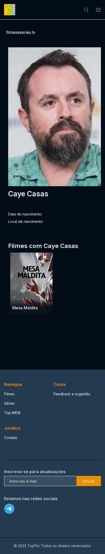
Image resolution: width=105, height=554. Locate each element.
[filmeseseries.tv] (10, 9)
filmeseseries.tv (20, 32)
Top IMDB (12, 413)
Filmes (9, 394)
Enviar (89, 481)
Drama (18, 298)
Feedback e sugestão (72, 394)
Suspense (34, 298)
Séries (9, 403)
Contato (10, 437)
